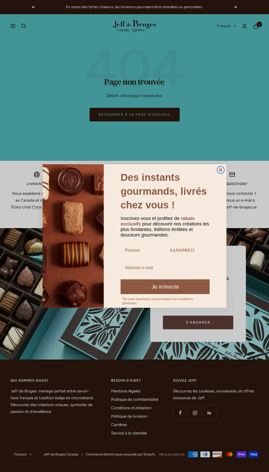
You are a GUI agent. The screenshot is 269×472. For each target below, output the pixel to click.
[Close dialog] (220, 170)
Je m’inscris (165, 287)
